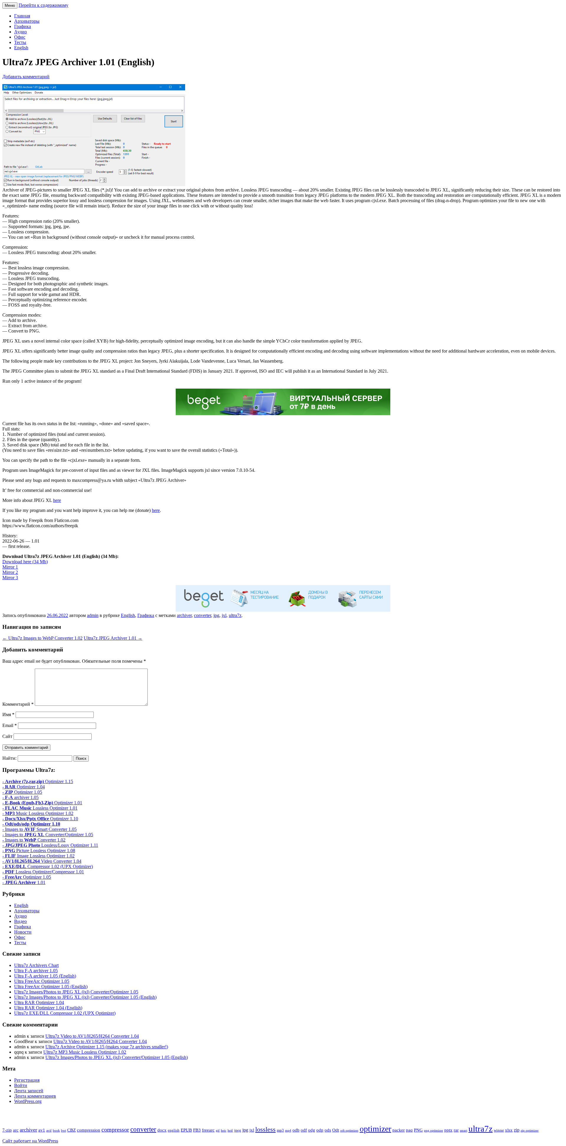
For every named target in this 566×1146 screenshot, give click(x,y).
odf (304, 1130)
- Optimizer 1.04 (23, 786)
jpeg (237, 1130)
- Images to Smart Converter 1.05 (39, 829)
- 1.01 (23, 882)
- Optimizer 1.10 (40, 818)
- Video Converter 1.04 (41, 861)
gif (218, 1130)
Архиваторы (27, 21)
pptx (448, 1130)
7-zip (7, 1130)
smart (463, 1130)
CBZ (71, 1130)
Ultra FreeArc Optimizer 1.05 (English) (51, 986)
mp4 (288, 1130)
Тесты (20, 42)
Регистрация (27, 1080)
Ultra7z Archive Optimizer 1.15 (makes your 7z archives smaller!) (106, 1046)
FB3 (197, 1130)
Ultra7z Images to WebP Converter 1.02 (42, 638)
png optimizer (433, 1130)
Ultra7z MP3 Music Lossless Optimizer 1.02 (84, 1052)
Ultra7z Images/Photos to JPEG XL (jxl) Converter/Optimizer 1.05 (76, 991)
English (21, 47)
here (57, 500)
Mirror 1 (10, 566)
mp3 (280, 1130)
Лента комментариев (35, 1095)
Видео (20, 921)
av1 (41, 1130)
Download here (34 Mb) (25, 561)
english (174, 1130)
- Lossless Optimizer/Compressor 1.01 (43, 871)
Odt (335, 1130)
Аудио (20, 31)
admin (92, 615)
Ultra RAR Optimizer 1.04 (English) (48, 1007)
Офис (19, 37)
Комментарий (18, 704)
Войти (20, 1085)
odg (311, 1130)
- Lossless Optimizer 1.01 (40, 808)
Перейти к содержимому (43, 5)
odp (319, 1130)
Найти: (9, 758)
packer (398, 1130)
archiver (184, 615)
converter (202, 615)
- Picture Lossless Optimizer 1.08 (38, 850)
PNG (418, 1130)
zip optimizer (530, 1130)
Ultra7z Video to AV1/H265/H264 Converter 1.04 (92, 1036)
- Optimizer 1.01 (42, 802)
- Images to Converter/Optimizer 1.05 (47, 834)
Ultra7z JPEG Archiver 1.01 (113, 638)
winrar (499, 1130)
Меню (10, 5)
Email (9, 725)
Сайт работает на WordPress (30, 1140)
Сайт (7, 736)
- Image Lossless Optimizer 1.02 (38, 855)
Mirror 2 (10, 572)
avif (49, 1130)
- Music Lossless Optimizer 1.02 (37, 813)
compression (88, 1130)
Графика (22, 26)
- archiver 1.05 (20, 797)
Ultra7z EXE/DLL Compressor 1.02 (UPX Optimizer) (65, 1013)
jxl (224, 615)
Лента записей (28, 1090)
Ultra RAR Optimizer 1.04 (39, 1002)
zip (516, 1129)
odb (296, 1130)
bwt (63, 1130)
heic (223, 1130)
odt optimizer (349, 1130)
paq (409, 1130)
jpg (216, 615)
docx (162, 1130)
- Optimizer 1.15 (37, 781)
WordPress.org (28, 1101)
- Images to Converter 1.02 (33, 839)
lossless (265, 1129)
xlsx (509, 1130)
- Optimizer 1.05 (22, 792)
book (56, 1130)
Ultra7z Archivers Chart (36, 965)
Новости (23, 931)
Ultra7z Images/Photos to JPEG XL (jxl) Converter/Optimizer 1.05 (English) (85, 997)
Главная (22, 15)
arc (16, 1130)
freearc (208, 1130)
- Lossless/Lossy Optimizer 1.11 (50, 845)
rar (456, 1130)
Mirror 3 (10, 577)
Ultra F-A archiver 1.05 (36, 970)
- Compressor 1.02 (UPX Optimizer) (47, 866)
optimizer (375, 1128)
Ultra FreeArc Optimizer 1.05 (41, 981)
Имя (8, 714)
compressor (115, 1129)
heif (230, 1130)
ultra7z (235, 615)
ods (328, 1130)
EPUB (186, 1130)
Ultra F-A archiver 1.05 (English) (45, 975)
